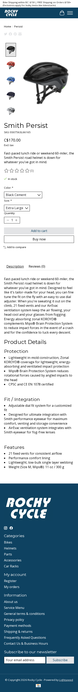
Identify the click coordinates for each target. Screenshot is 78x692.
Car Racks (11, 566)
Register (10, 581)
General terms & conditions (24, 613)
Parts (8, 554)
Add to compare (16, 247)
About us (11, 602)
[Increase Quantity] (16, 220)
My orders (11, 587)
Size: (8, 200)
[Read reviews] (17, 170)
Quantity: (9, 213)
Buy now (39, 239)
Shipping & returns (18, 631)
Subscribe (60, 660)
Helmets (10, 548)
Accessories (12, 560)
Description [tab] (15, 266)
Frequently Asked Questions (25, 637)
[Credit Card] (38, 686)
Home (7, 26)
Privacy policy (14, 619)
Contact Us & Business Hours (26, 643)
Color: (8, 187)
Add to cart (39, 231)
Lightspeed (66, 680)
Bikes (8, 542)
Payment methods (17, 625)
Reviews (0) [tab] (37, 266)
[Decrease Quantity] (7, 220)
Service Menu (14, 608)
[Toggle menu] (70, 13)
